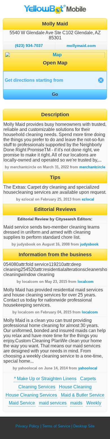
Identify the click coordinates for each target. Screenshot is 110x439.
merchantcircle (92, 167)
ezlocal (88, 199)
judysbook (89, 244)
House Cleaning (75, 386)
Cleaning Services (36, 386)
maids (76, 403)
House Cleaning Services (31, 395)
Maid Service (22, 403)
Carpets (88, 378)
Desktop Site (83, 426)
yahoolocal (87, 368)
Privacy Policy (27, 426)
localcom (86, 281)
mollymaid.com (81, 45)
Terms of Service (56, 426)
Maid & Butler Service (82, 395)
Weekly (93, 403)
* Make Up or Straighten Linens (45, 378)
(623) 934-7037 (29, 45)
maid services (53, 403)
